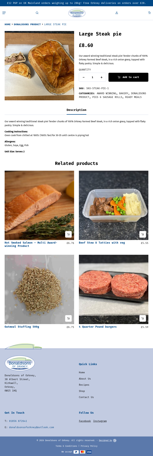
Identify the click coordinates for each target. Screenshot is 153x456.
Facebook (85, 421)
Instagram (100, 421)
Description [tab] (76, 110)
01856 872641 (18, 421)
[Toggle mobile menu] (4, 13)
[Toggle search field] (37, 13)
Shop (82, 391)
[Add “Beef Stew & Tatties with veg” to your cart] (142, 234)
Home (8, 24)
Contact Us (86, 397)
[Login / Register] (116, 13)
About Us (85, 378)
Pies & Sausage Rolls (107, 97)
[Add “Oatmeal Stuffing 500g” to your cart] (68, 318)
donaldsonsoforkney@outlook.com (31, 427)
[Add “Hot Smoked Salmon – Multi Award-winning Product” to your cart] (68, 234)
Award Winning (106, 93)
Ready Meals (133, 97)
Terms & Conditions (66, 446)
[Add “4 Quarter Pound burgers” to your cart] (142, 318)
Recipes (84, 384)
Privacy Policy (89, 446)
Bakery (123, 93)
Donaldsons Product (27, 24)
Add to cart (131, 77)
